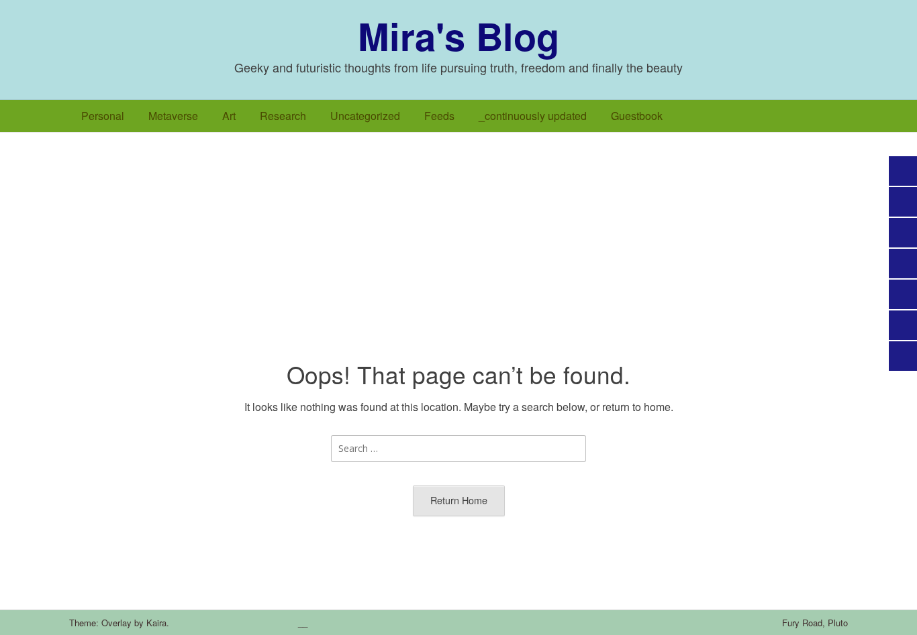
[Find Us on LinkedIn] (233, 623)
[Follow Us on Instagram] (214, 623)
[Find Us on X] (196, 623)
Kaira (156, 622)
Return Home (458, 500)
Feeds (439, 115)
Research (283, 115)
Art (229, 115)
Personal (102, 115)
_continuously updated (533, 115)
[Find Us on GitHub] (252, 623)
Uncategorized (365, 115)
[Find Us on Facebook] (177, 623)
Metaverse (173, 115)
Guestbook (637, 115)
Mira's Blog (458, 35)
